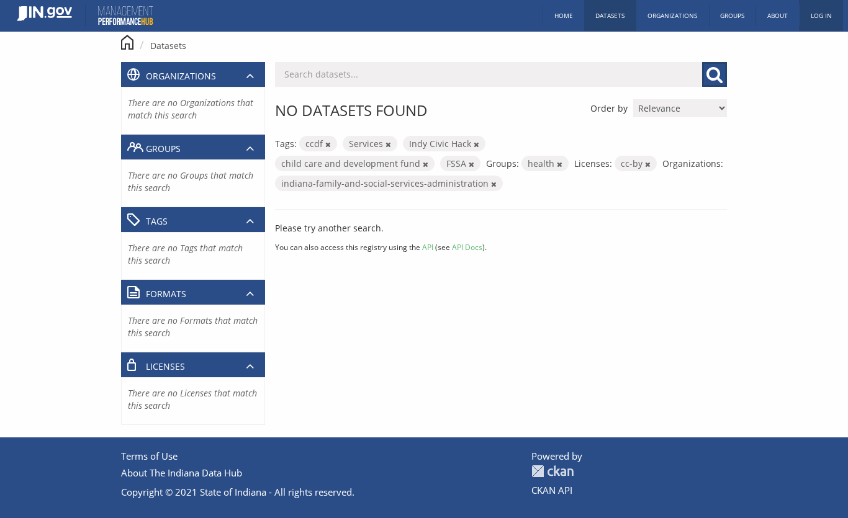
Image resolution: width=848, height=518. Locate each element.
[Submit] (714, 74)
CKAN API (551, 490)
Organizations (672, 15)
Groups (732, 15)
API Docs (467, 247)
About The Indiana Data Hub (181, 473)
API (427, 247)
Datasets (610, 15)
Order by (609, 108)
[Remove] (328, 144)
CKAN (552, 471)
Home (563, 15)
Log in (821, 15)
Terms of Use (149, 456)
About (777, 15)
